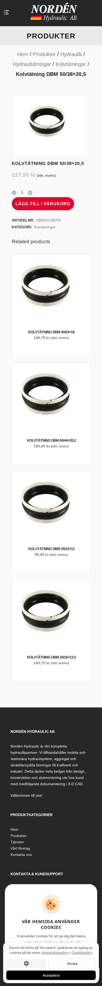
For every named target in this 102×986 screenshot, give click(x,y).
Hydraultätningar (32, 64)
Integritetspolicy (55, 952)
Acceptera (51, 975)
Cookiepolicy (82, 952)
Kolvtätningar (71, 64)
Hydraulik (71, 54)
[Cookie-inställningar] (26, 963)
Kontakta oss (21, 854)
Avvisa (72, 963)
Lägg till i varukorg (42, 204)
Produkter (44, 54)
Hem (22, 54)
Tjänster (17, 842)
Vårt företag (20, 848)
